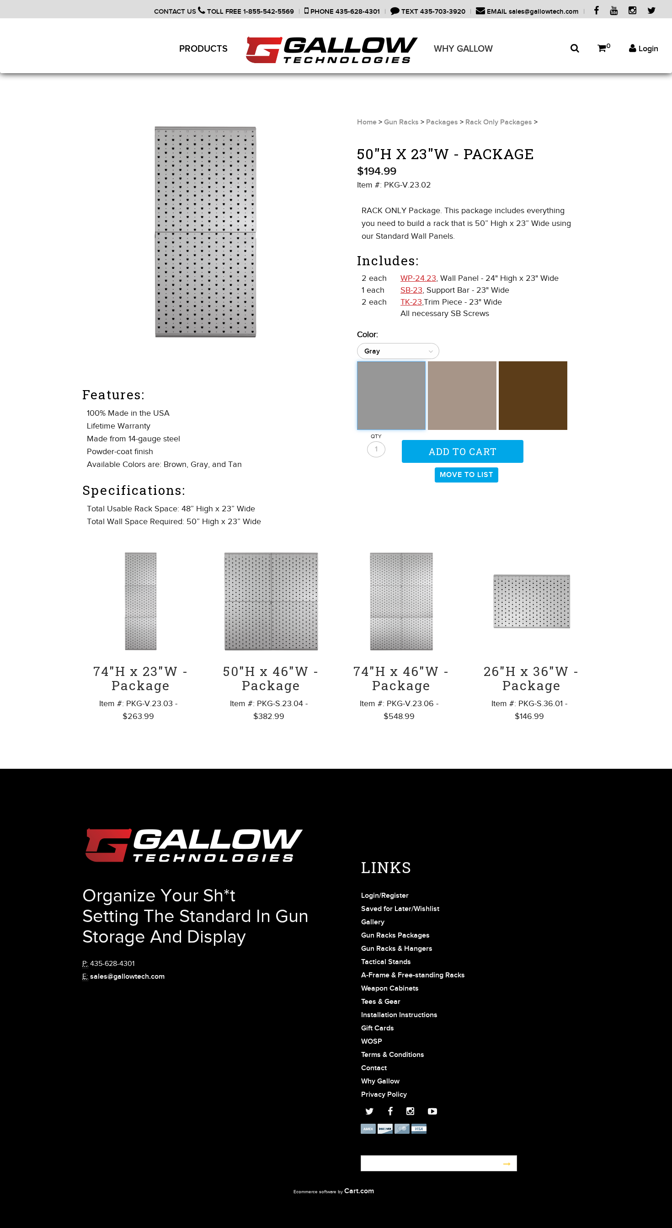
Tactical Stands (386, 962)
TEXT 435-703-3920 (432, 12)
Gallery (372, 922)
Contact (374, 1068)
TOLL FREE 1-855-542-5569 (249, 12)
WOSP (371, 1041)
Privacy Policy (384, 1094)
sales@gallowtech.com (127, 976)
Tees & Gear (380, 1001)
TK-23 (411, 301)
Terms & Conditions (392, 1055)
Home (367, 122)
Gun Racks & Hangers (396, 948)
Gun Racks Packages (395, 935)
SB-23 (411, 290)
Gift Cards (377, 1028)
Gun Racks (401, 122)
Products (203, 48)
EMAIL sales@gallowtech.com (532, 12)
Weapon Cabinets (390, 988)
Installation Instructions (399, 1015)
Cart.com (359, 1191)
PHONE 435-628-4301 (344, 12)
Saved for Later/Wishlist (400, 909)
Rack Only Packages (498, 122)
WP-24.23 (418, 278)
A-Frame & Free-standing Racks (413, 975)
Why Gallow (463, 48)
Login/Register (385, 895)
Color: (367, 334)
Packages (442, 122)
